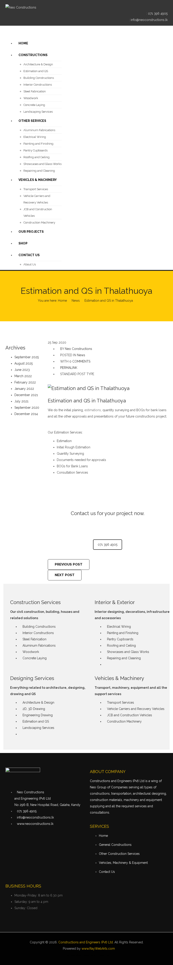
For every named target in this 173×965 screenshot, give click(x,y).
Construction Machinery (124, 721)
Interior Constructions (38, 633)
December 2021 (26, 395)
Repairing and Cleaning (124, 658)
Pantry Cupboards (120, 639)
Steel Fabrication (34, 639)
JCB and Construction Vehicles (129, 715)
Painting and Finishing (122, 633)
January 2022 (24, 388)
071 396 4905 (158, 13)
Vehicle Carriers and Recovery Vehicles (135, 709)
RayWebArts (98, 948)
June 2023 (22, 370)
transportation (121, 793)
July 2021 (21, 401)
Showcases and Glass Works (128, 652)
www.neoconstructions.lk (35, 824)
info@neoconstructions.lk (149, 20)
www (85, 948)
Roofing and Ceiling (121, 645)
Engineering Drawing (38, 715)
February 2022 (25, 382)
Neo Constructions (78, 349)
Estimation (64, 441)
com (111, 948)
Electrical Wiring (119, 626)
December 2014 (26, 414)
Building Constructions (39, 626)
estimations (92, 410)
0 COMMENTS (79, 361)
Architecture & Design (38, 702)
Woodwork (31, 652)
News (76, 300)
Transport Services (120, 702)
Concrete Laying (35, 658)
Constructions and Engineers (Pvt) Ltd (85, 942)
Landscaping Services (38, 728)
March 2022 (23, 376)
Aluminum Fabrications (39, 645)
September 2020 (26, 407)
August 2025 (23, 363)
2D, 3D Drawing (34, 709)
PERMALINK (68, 368)
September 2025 (26, 357)
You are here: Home (52, 300)
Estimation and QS (36, 721)
